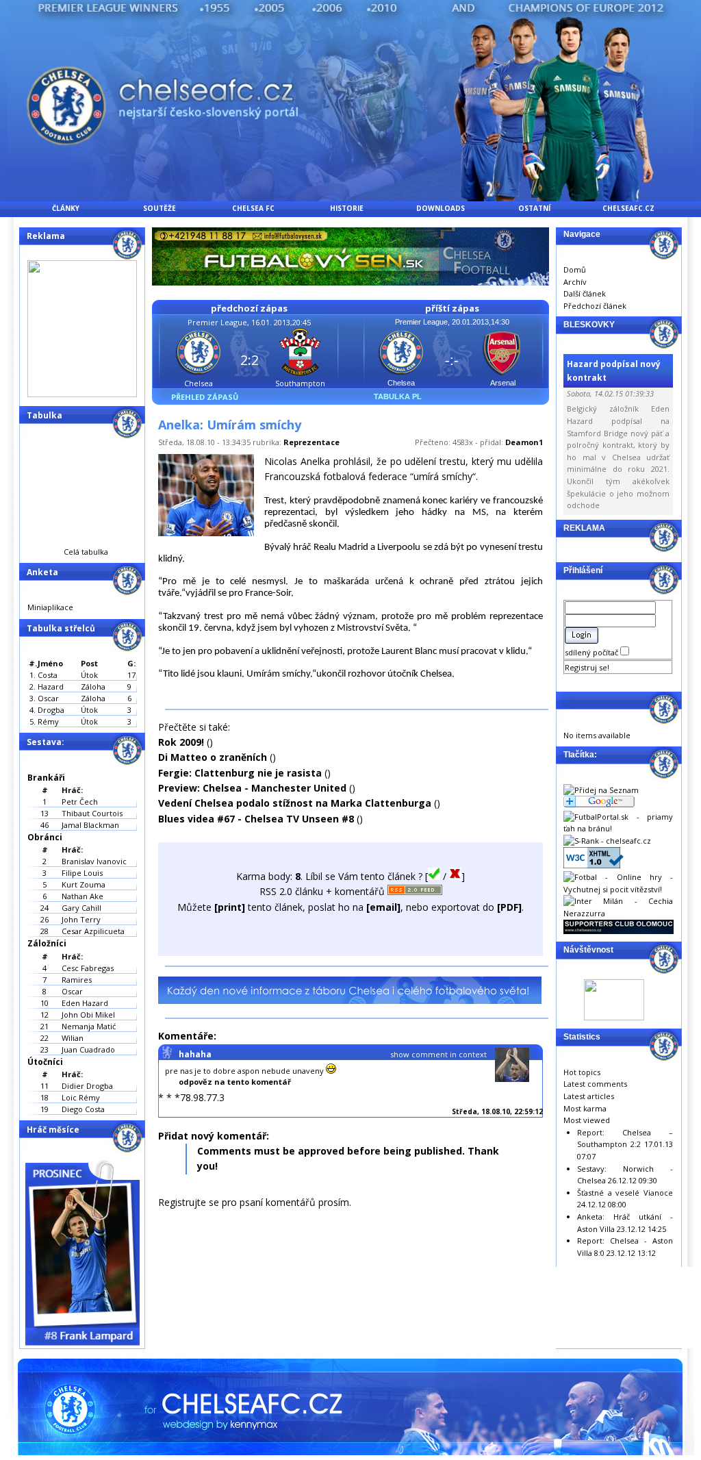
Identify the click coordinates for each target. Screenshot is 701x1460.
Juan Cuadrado (88, 1049)
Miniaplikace (50, 607)
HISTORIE (347, 208)
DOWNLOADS (440, 208)
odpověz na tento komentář (235, 1082)
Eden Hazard (85, 1003)
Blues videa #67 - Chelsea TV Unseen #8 (256, 818)
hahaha (195, 1054)
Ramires (77, 979)
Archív (575, 282)
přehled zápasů (204, 397)
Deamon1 (524, 442)
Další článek (584, 293)
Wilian (73, 1038)
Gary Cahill (81, 908)
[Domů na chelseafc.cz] (350, 197)
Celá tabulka (86, 551)
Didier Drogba (87, 1086)
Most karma (585, 1108)
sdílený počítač (592, 652)
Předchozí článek (594, 306)
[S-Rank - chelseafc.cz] (607, 840)
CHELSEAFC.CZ (628, 208)
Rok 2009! (181, 741)
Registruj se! (587, 667)
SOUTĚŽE (159, 208)
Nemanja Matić (89, 1026)
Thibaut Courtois (92, 813)
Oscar (72, 991)
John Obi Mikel (88, 1014)
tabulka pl (398, 396)
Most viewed (586, 1120)
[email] (383, 907)
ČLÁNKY (65, 208)
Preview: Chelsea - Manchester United (252, 787)
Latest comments (595, 1084)
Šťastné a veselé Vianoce (625, 1192)
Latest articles (588, 1096)
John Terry (81, 919)
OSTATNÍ (534, 208)
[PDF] (509, 907)
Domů (574, 269)
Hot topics (581, 1072)
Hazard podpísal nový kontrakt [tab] (614, 370)
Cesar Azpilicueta (93, 931)
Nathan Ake (82, 896)
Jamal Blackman (90, 825)
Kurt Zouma (83, 884)
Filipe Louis (82, 873)
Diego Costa (83, 1109)
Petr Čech (80, 801)
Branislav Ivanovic (94, 861)
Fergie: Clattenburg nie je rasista (240, 772)
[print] (229, 907)
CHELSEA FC (253, 208)
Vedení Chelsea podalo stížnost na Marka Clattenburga (294, 802)
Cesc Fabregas (88, 968)
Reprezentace (311, 442)
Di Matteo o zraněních (212, 757)
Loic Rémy (81, 1097)
